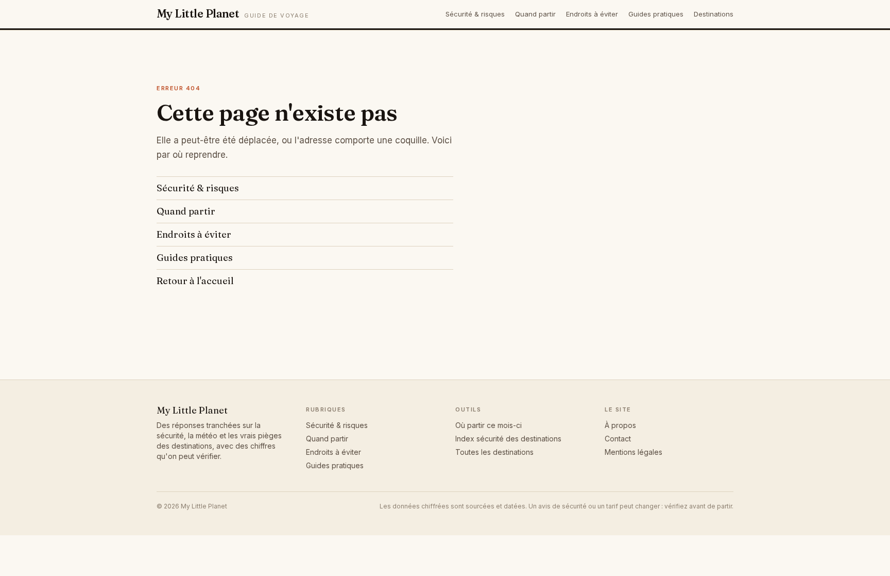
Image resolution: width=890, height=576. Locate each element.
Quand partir (535, 14)
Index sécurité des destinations (508, 438)
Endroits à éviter (592, 14)
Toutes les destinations (494, 452)
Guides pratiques (655, 14)
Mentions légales (633, 452)
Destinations (713, 14)
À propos (620, 425)
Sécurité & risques (475, 14)
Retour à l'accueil (195, 281)
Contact (618, 438)
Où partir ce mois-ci (488, 425)
